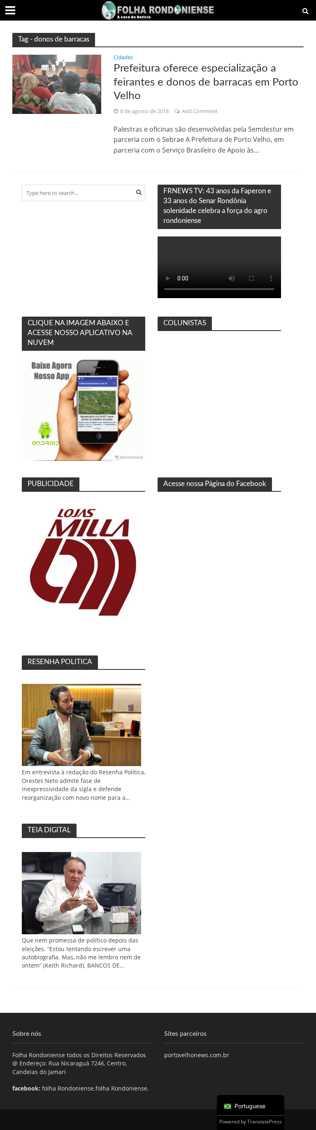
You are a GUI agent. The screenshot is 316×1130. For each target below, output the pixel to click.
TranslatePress (264, 1121)
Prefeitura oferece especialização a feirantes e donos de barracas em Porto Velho (206, 82)
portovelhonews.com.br (196, 1055)
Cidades (123, 58)
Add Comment (200, 111)
